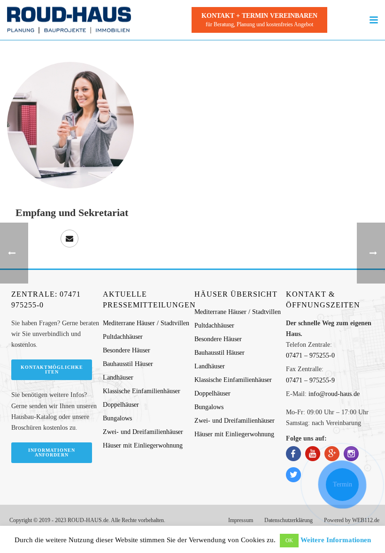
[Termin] (342, 484)
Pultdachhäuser (123, 336)
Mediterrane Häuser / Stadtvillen (146, 323)
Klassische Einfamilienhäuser (141, 391)
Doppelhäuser (121, 404)
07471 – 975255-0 (310, 355)
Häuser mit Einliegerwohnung (143, 445)
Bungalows (117, 418)
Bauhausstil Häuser (128, 363)
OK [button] (289, 540)
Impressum (240, 520)
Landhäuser (118, 377)
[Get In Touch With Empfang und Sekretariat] (69, 238)
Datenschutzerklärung (288, 520)
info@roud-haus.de (334, 393)
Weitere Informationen (335, 540)
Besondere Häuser (126, 350)
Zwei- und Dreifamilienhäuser (143, 431)
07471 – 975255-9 (310, 380)
